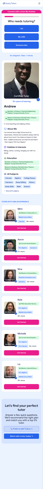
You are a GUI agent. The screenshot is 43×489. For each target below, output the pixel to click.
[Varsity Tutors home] (9, 3)
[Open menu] (39, 3)
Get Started (21, 228)
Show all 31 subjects (12, 191)
